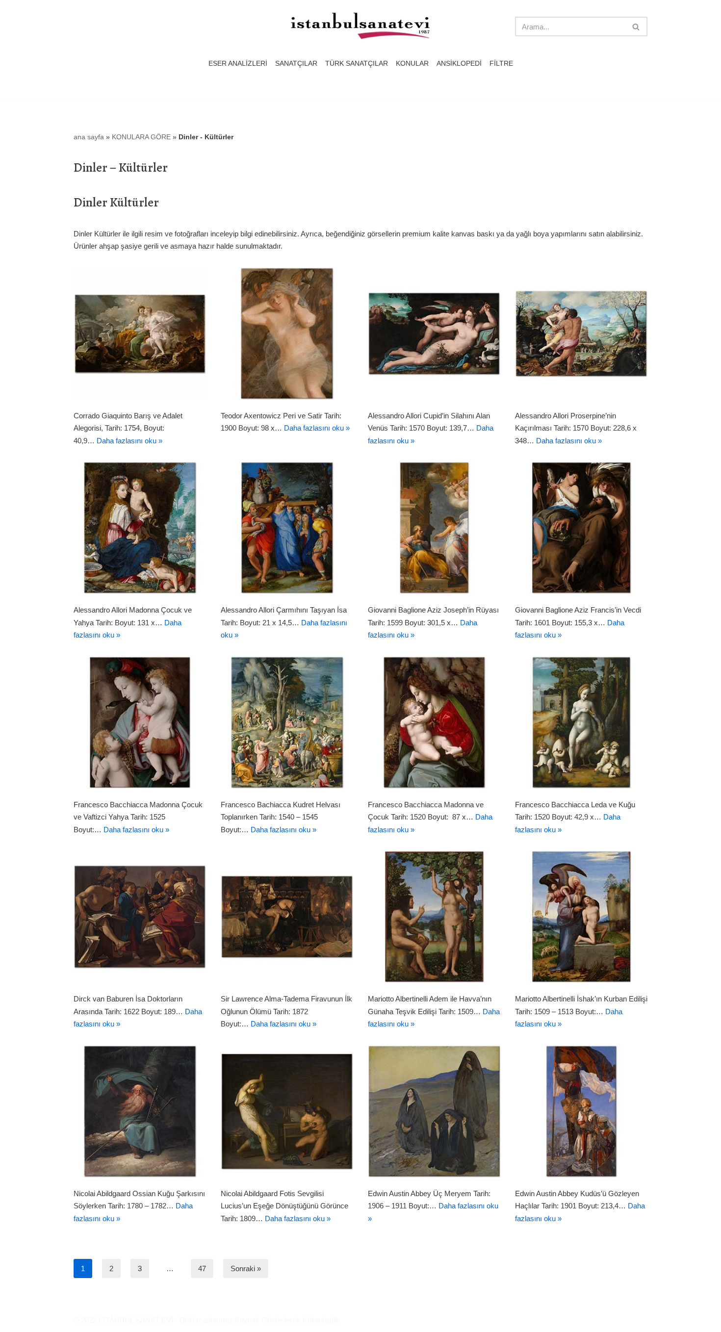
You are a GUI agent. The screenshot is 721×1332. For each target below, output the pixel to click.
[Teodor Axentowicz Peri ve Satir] (287, 333)
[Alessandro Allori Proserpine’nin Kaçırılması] (581, 333)
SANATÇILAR (296, 63)
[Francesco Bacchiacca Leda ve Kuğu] (581, 722)
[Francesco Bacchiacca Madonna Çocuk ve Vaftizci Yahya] (140, 722)
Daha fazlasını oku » (129, 440)
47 (202, 1268)
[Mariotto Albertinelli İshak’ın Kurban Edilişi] (581, 916)
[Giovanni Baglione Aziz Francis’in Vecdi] (581, 527)
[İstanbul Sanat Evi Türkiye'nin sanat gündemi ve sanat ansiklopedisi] (360, 27)
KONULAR (412, 63)
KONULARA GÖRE (141, 137)
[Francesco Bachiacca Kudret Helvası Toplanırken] (287, 722)
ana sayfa (89, 137)
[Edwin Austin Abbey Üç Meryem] (434, 1111)
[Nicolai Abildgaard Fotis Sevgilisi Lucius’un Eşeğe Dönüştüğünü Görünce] (287, 1111)
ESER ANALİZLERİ (237, 63)
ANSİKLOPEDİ (459, 63)
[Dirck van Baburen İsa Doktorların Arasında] (140, 916)
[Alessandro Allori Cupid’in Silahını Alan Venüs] (434, 333)
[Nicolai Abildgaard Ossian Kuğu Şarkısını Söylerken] (140, 1111)
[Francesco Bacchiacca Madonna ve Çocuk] (434, 722)
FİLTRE (501, 63)
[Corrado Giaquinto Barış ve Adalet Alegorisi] (140, 333)
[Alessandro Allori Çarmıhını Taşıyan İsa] (287, 527)
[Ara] (636, 26)
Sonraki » (246, 1268)
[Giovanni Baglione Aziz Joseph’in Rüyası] (434, 527)
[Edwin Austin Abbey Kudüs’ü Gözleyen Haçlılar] (581, 1111)
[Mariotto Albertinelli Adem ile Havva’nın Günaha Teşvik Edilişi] (434, 916)
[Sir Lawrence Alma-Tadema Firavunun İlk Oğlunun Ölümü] (287, 916)
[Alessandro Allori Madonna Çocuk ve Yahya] (140, 527)
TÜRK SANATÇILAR (356, 63)
